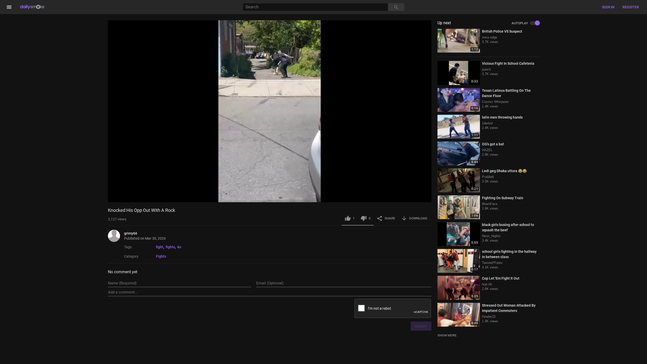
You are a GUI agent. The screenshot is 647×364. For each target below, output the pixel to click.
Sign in (608, 7)
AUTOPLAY (520, 23)
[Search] (396, 7)
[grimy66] (116, 236)
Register (630, 7)
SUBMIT (421, 326)
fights (170, 247)
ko (179, 247)
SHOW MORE (446, 335)
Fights (161, 256)
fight (159, 247)
